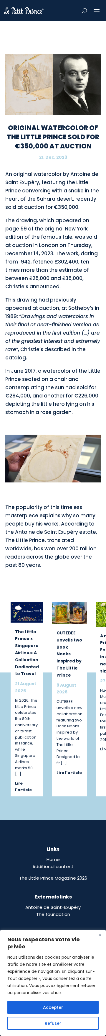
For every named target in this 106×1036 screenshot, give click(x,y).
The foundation (53, 914)
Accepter (53, 1007)
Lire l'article (23, 786)
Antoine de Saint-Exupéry (53, 907)
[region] (53, 983)
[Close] (99, 934)
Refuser (53, 1023)
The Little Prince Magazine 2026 (53, 878)
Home (53, 859)
